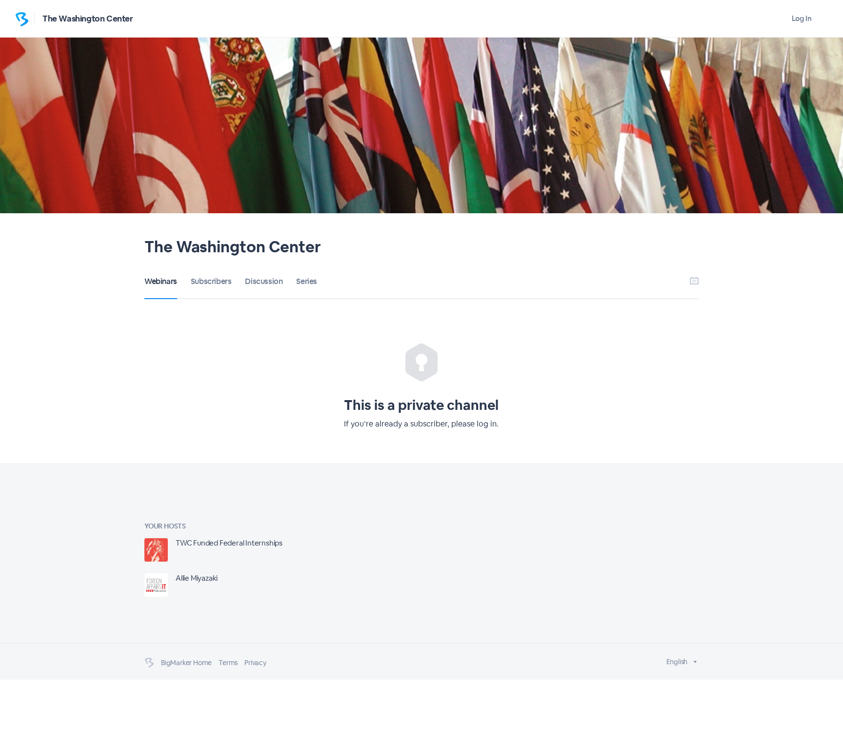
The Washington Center (87, 18)
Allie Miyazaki (197, 578)
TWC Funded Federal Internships (229, 542)
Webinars (160, 281)
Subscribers (211, 281)
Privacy (255, 662)
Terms (228, 662)
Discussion (263, 281)
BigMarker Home (186, 662)
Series (306, 281)
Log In (802, 18)
